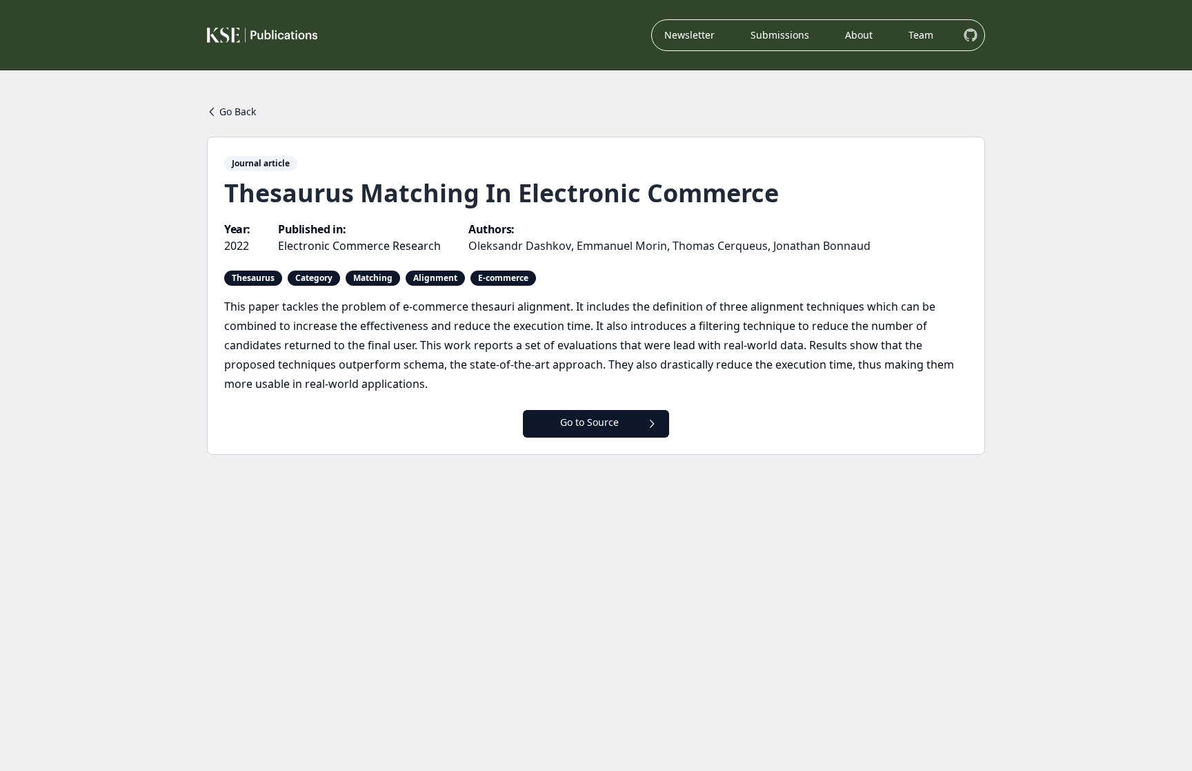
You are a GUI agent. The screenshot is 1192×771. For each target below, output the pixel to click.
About (859, 34)
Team (920, 34)
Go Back (237, 111)
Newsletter (689, 34)
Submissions (780, 34)
